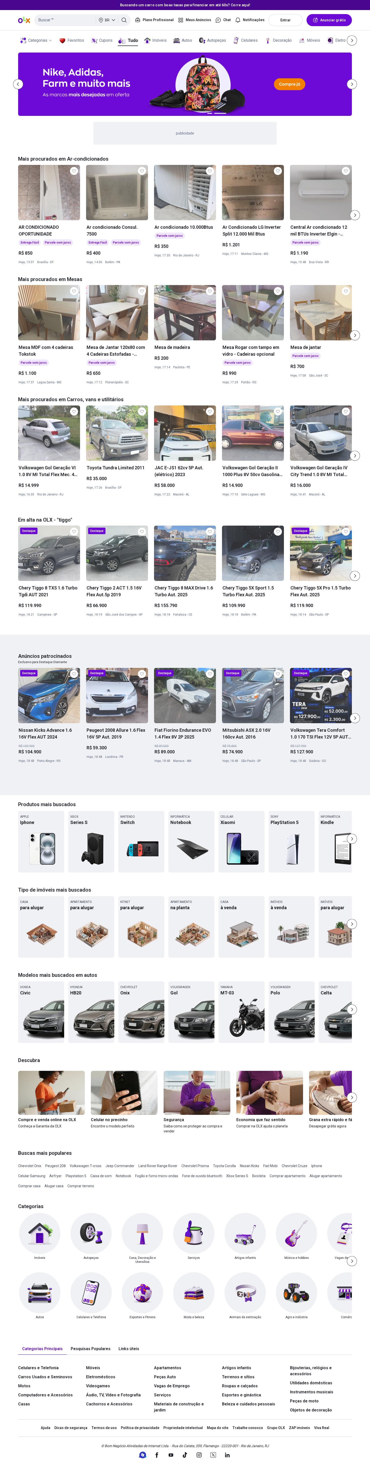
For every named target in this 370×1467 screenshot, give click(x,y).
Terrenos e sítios (238, 1376)
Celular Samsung (31, 1176)
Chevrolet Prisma (195, 1166)
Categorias (37, 40)
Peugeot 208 (55, 1166)
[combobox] (82, 20)
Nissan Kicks (249, 1166)
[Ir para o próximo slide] (355, 215)
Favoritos (75, 40)
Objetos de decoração (311, 1410)
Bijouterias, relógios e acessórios (311, 1370)
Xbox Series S (237, 1176)
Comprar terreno (80, 1186)
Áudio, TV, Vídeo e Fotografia (113, 1395)
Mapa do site (217, 1428)
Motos (24, 1386)
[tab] (42, 1349)
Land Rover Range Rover (157, 1166)
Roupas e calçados (240, 1386)
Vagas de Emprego (172, 1386)
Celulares (249, 40)
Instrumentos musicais (311, 1392)
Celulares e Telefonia (38, 1367)
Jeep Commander (119, 1166)
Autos (187, 40)
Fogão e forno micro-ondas (156, 1176)
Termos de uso (104, 1428)
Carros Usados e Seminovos (45, 1376)
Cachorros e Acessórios (109, 1404)
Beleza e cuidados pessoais (248, 1404)
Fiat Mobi (270, 1166)
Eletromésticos (100, 1376)
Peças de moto (304, 1401)
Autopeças (216, 40)
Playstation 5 (76, 1176)
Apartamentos (167, 1367)
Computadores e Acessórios (45, 1395)
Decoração (282, 40)
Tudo (133, 40)
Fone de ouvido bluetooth (202, 1176)
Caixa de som (101, 1176)
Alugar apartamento (326, 1176)
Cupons (106, 40)
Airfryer (55, 1176)
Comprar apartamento (288, 1176)
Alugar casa (54, 1186)
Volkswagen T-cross (85, 1166)
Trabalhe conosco (247, 1428)
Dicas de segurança (70, 1428)
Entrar (285, 20)
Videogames (98, 1386)
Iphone (316, 1166)
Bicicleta (259, 1176)
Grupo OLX (276, 1428)
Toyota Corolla (224, 1166)
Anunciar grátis (333, 20)
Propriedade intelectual (183, 1428)
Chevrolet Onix (29, 1166)
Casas (24, 1404)
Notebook (123, 1176)
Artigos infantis (236, 1367)
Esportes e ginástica (241, 1395)
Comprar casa (29, 1186)
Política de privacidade (140, 1428)
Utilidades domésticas (311, 1383)
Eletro (340, 40)
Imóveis (159, 40)
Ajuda (45, 1428)
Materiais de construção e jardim (179, 1407)
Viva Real (321, 1428)
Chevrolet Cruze (294, 1166)
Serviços (162, 1395)
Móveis (313, 40)
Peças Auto (165, 1376)
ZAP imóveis (299, 1428)
